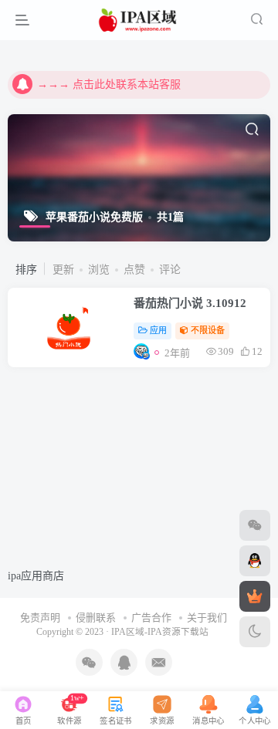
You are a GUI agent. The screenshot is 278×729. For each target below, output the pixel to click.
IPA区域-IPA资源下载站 (159, 632)
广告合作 (151, 617)
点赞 (134, 269)
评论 (170, 269)
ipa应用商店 (36, 576)
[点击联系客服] (254, 525)
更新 (63, 269)
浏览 (99, 269)
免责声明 (40, 617)
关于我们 (207, 617)
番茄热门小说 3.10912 (190, 303)
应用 (158, 330)
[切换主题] (254, 631)
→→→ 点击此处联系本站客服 (109, 84)
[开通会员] (254, 596)
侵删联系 (96, 617)
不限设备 (208, 330)
